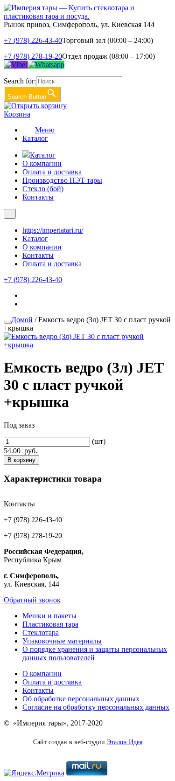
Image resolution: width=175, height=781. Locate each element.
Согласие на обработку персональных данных (95, 707)
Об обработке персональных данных (81, 699)
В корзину (21, 459)
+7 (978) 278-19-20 (33, 56)
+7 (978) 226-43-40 (33, 40)
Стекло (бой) (42, 189)
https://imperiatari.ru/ (52, 230)
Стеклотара (40, 632)
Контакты (38, 197)
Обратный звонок (32, 600)
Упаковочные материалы (62, 641)
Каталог (35, 138)
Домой (22, 320)
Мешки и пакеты (49, 616)
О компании (42, 163)
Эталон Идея (124, 742)
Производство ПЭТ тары (62, 180)
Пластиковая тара (50, 624)
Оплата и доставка (52, 172)
